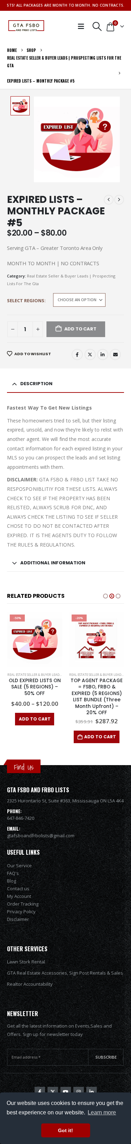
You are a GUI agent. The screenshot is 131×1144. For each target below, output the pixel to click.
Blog (11, 881)
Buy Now (96, 719)
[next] (119, 200)
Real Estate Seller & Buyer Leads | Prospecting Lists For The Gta (59, 674)
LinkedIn (102, 354)
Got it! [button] (65, 1130)
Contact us (18, 888)
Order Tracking (22, 904)
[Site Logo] (26, 26)
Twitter (90, 354)
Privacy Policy (21, 911)
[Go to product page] (96, 639)
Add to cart (38, 737)
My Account (19, 896)
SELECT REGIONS (25, 300)
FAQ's (13, 873)
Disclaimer (18, 919)
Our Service (19, 865)
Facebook (77, 354)
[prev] (109, 200)
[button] (97, 26)
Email (115, 354)
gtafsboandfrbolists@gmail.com (40, 835)
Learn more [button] (102, 1112)
